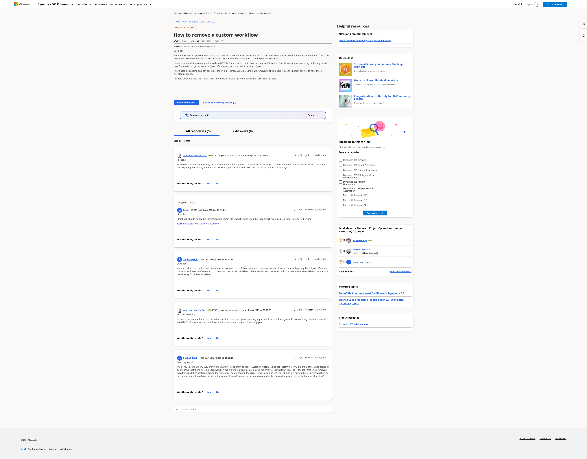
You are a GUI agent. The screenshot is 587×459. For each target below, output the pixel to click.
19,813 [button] (194, 210)
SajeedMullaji (360, 240)
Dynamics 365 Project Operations (354, 183)
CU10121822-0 (360, 262)
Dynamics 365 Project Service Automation (358, 189)
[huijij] (179, 210)
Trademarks (560, 438)
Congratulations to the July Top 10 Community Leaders (382, 97)
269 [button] (213, 46)
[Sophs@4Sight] (179, 259)
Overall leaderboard (400, 271)
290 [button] (372, 262)
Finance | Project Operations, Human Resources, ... (227, 13)
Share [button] (208, 41)
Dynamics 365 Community (55, 4)
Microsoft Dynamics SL (354, 205)
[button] (518, 4)
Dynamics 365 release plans (353, 324)
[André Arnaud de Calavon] (179, 155)
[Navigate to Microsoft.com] (22, 4)
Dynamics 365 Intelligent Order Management (359, 176)
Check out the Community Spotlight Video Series (365, 40)
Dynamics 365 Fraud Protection (359, 165)
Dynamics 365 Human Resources (360, 170)
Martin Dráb (359, 249)
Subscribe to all (375, 213)
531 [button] (371, 240)
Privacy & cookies (527, 438)
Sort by (177, 140)
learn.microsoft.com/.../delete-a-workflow (198, 223)
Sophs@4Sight (205, 46)
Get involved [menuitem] (82, 4)
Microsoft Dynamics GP (355, 200)
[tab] (197, 132)
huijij (185, 210)
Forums (201, 13)
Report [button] (220, 41)
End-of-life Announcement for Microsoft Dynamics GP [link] (371, 293)
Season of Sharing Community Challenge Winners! (379, 65)
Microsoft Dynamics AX (355, 195)
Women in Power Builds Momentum (376, 80)
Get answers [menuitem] (99, 4)
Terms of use (545, 438)
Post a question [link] (555, 4)
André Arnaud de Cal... (195, 155)
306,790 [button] (213, 155)
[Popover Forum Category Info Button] (385, 147)
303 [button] (370, 250)
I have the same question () (219, 102)
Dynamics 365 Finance (354, 160)
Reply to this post (186, 102)
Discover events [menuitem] (117, 4)
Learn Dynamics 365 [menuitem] (139, 4)
